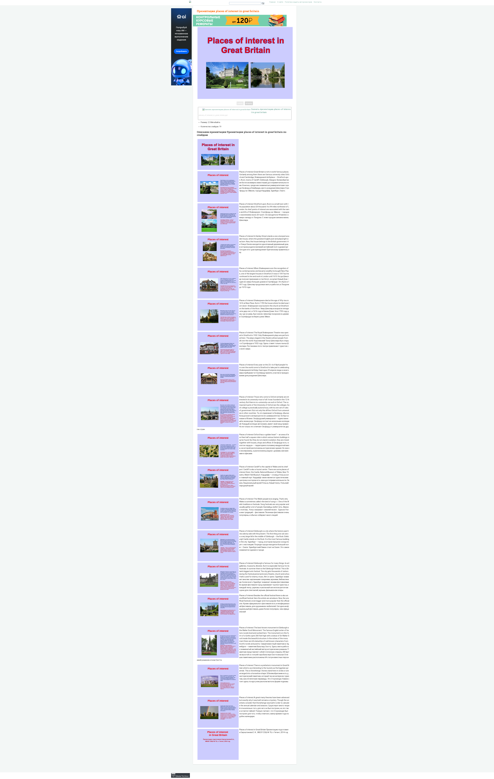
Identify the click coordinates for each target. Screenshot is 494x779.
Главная (272, 2)
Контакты (318, 2)
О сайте (280, 2)
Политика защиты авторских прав (298, 2)
